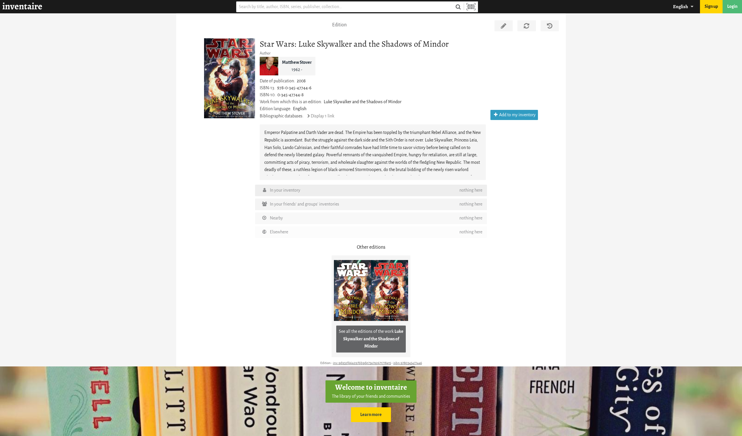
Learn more (371, 414)
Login (732, 6)
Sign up (711, 6)
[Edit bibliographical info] (503, 25)
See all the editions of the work (371, 339)
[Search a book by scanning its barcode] (471, 6)
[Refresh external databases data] (526, 25)
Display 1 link (322, 116)
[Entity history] (550, 25)
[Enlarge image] (229, 78)
